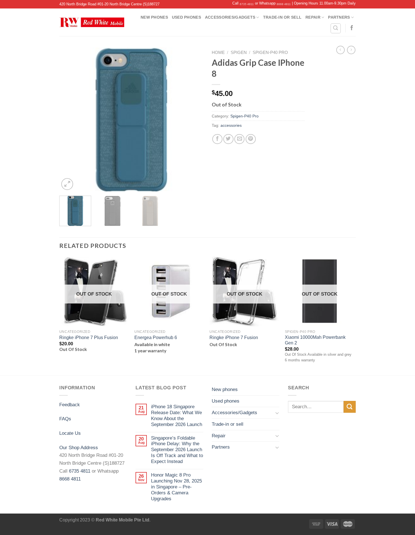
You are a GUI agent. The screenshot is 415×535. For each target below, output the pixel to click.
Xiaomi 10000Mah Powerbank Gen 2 (315, 340)
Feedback (69, 404)
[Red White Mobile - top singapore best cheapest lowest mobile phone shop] (91, 22)
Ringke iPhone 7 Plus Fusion (88, 337)
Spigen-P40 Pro (270, 52)
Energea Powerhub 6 (155, 337)
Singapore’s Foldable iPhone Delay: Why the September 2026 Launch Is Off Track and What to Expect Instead (177, 449)
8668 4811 (284, 4)
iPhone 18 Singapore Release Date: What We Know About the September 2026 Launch (176, 415)
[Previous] (69, 119)
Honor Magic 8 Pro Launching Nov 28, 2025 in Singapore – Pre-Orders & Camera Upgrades (176, 486)
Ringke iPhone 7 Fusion (233, 337)
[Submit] (350, 407)
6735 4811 (247, 4)
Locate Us (70, 433)
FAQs (65, 419)
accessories (231, 125)
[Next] (193, 119)
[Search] (336, 28)
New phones (154, 17)
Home (218, 52)
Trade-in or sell (282, 17)
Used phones (186, 17)
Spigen (239, 52)
